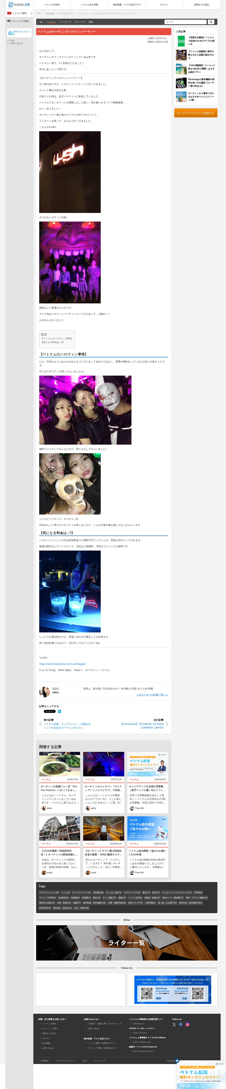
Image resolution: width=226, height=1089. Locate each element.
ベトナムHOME (52, 4)
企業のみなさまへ (21, 31)
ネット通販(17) (109, 897)
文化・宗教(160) (81, 908)
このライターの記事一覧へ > (152, 694)
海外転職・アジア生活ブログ (127, 4)
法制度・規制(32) (152, 897)
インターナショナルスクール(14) (177, 892)
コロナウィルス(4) (132, 892)
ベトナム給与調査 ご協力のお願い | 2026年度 (147, 852)
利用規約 (45, 1061)
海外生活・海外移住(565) (190, 902)
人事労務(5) (150, 902)
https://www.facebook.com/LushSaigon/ (62, 663)
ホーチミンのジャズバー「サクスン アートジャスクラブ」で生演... (103, 788)
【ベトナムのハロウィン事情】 (57, 338)
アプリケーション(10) (49, 892)
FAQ (12, 40)
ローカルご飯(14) (113, 892)
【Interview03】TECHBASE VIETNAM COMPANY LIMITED (142, 725)
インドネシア (65, 22)
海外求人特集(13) (47, 902)
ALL (42, 22)
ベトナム (51, 22)
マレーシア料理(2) (47, 897)
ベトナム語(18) (135, 897)
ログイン (164, 4)
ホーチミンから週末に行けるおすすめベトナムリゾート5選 (201, 96)
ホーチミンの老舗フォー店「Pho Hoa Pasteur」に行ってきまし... (59, 788)
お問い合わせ (16, 43)
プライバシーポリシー (66, 1061)
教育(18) (97, 897)
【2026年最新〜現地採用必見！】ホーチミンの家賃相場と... (59, 852)
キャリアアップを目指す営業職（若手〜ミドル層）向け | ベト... (147, 788)
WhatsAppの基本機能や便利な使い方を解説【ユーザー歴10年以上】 (201, 82)
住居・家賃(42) (64, 902)
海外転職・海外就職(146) (94, 902)
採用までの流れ (201, 4)
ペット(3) (65, 892)
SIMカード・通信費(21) (172, 897)
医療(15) (122, 897)
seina (55, 692)
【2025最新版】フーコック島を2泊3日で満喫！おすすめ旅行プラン (201, 68)
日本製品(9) (98, 892)
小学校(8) (198, 892)
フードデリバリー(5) (81, 892)
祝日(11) (156, 892)
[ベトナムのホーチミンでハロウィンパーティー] (59, 711)
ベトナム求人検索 (89, 4)
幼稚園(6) (75, 897)
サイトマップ (99, 1061)
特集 (91, 22)
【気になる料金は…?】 (53, 342)
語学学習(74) (45, 908)
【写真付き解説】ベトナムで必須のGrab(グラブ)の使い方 (201, 40)
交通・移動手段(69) (117, 902)
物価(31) (77, 902)
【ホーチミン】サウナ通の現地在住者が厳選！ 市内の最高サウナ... (103, 852)
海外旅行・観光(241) (62, 908)
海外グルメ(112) (135, 902)
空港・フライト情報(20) (197, 897)
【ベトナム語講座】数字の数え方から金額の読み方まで (201, 54)
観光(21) (146, 892)
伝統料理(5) (63, 897)
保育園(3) (86, 897)
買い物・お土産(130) (167, 902)
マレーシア (80, 22)
